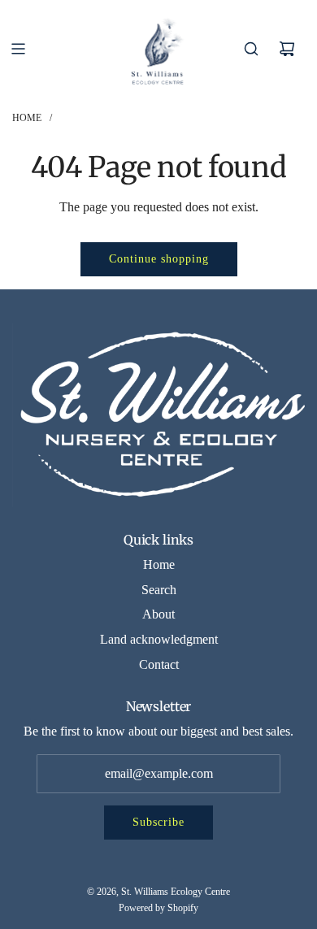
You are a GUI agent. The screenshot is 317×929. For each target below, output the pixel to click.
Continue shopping (159, 259)
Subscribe (158, 822)
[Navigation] (18, 49)
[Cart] (287, 49)
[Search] (251, 49)
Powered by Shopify (158, 908)
